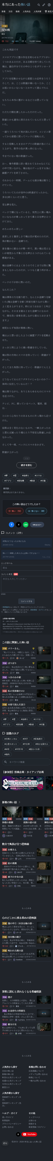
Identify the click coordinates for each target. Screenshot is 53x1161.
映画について (34, 1077)
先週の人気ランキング (11, 1080)
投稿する (32, 1123)
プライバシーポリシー (11, 1123)
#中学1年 (19, 749)
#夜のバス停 (34, 749)
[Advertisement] (26, 896)
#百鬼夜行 (38, 738)
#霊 (14, 475)
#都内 (7, 754)
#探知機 (20, 480)
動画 (18, 11)
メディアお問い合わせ (38, 1074)
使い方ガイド (8, 1117)
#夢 (6, 475)
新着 (3, 11)
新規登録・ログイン (37, 610)
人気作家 (37, 11)
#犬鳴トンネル (10, 738)
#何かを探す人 (41, 744)
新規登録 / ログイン (37, 1127)
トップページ (34, 1117)
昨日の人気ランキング (11, 1077)
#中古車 (26, 744)
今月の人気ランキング (11, 1084)
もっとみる (26, 908)
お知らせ (32, 1120)
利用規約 (6, 607)
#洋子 (25, 738)
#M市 (6, 749)
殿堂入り (6, 1087)
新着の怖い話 (8, 1074)
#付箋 (43, 480)
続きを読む (26, 465)
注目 (11, 11)
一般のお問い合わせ (37, 1080)
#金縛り (25, 475)
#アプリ (7, 480)
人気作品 (26, 11)
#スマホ (38, 475)
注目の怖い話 (8, 1071)
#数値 (32, 480)
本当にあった (16, 4)
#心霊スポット (10, 744)
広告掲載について (36, 1071)
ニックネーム (7, 563)
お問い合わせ (8, 1127)
